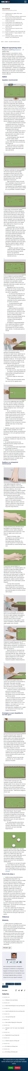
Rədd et (17, 1068)
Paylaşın (5, 947)
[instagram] (14, 962)
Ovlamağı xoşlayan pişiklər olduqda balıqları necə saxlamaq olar (14, 36)
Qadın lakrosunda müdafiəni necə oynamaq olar (13, 26)
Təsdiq (11, 1068)
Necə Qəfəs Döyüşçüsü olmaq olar (13, 1022)
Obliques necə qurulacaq (11, 1000)
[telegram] (10, 962)
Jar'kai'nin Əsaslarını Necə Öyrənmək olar (15, 31)
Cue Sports (5, 986)
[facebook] (7, 962)
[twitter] (17, 962)
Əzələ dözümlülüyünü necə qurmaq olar (15, 1005)
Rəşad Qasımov (16, 50)
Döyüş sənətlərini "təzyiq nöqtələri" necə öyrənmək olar (15, 33)
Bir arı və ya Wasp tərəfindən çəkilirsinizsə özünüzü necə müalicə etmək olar (15, 17)
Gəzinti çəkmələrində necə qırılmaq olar (15, 1011)
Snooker (7, 871)
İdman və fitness (10, 984)
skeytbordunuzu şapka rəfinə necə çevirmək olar (13, 14)
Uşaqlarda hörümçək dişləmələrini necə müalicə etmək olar (15, 20)
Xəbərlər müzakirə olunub (9, 10)
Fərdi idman (18, 984)
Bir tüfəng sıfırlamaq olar (11, 1052)
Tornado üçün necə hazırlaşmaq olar (14, 24)
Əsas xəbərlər (6, 8)
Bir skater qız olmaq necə (11, 1046)
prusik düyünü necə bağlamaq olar (13, 22)
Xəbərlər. (5, 994)
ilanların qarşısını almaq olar (12, 1040)
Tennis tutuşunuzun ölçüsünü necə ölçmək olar (13, 29)
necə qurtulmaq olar (10, 1016)
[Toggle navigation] (25, 1)
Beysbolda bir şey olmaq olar (12, 1035)
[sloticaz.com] (5, 2)
